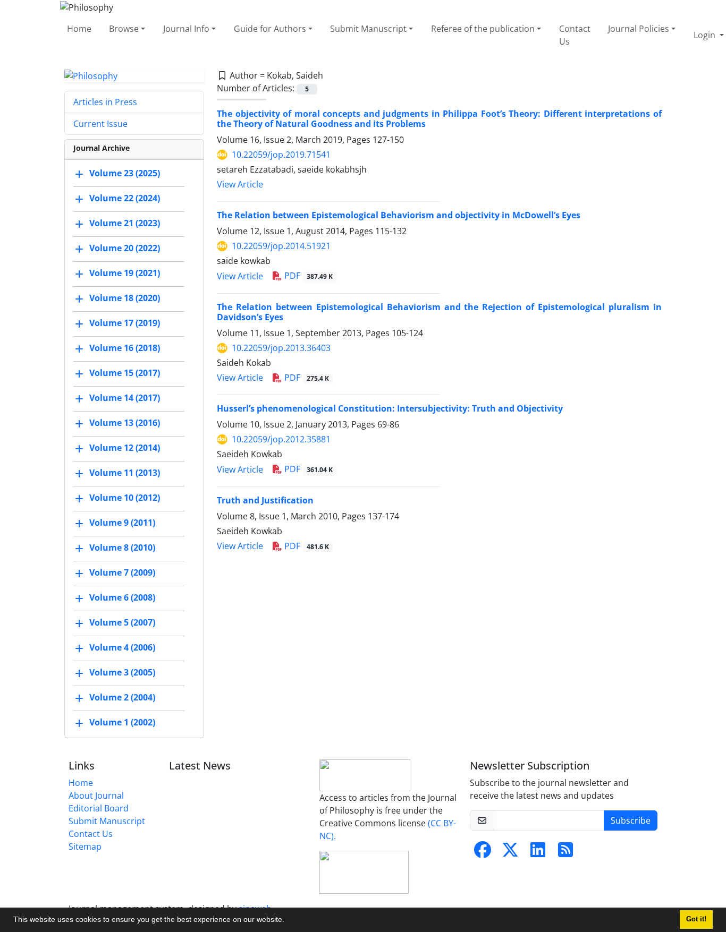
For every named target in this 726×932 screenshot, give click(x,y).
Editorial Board (99, 808)
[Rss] (565, 853)
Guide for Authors (270, 29)
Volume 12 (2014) (124, 448)
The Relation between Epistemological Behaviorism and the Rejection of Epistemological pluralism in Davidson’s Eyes (439, 312)
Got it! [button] (696, 919)
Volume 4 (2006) (122, 648)
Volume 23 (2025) (124, 173)
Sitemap (85, 846)
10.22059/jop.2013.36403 (281, 348)
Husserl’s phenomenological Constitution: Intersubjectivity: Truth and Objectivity (390, 408)
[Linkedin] (538, 853)
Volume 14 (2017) (124, 398)
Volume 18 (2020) (124, 298)
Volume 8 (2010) (122, 548)
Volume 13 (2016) (124, 423)
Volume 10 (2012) (124, 498)
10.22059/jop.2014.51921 (281, 246)
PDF (307, 275)
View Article (240, 184)
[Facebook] (482, 853)
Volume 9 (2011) (122, 523)
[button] (288, 920)
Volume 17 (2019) (124, 323)
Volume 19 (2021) (124, 273)
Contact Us (574, 35)
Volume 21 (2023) (124, 223)
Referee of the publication (483, 29)
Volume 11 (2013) (124, 473)
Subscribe (631, 820)
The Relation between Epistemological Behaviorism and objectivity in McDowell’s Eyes (398, 215)
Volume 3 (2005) (122, 673)
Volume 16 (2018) (124, 348)
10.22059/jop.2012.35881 (281, 439)
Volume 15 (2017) (124, 373)
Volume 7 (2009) (122, 573)
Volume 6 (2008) (122, 598)
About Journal (96, 795)
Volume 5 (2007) (122, 623)
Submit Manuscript (368, 29)
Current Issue (100, 124)
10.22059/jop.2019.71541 (281, 154)
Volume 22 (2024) (124, 198)
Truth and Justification (265, 500)
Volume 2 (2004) (122, 698)
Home (79, 29)
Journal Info (186, 29)
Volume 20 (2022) (124, 248)
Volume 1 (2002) (122, 723)
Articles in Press (105, 102)
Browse (124, 29)
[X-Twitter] (510, 853)
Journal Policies (638, 29)
